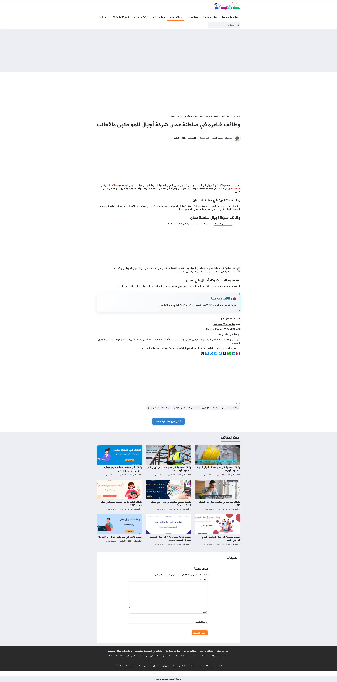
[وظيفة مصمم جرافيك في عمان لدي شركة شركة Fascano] (168, 495)
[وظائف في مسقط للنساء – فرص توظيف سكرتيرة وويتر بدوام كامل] (119, 461)
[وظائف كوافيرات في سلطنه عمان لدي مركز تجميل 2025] (119, 495)
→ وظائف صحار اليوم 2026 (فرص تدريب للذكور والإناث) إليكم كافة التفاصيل (197, 305)
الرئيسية (237, 116)
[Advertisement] (168, 50)
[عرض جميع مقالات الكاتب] (237, 138)
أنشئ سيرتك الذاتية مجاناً (168, 421)
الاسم (205, 612)
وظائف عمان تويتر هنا (224, 323)
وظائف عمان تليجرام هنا (217, 329)
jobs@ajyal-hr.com (230, 318)
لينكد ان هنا (223, 334)
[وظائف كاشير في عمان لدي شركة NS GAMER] (119, 530)
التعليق (204, 580)
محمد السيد (217, 138)
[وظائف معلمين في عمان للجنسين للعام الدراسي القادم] (217, 530)
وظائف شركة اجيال (223, 223)
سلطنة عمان (226, 116)
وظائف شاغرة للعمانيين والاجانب (122, 206)
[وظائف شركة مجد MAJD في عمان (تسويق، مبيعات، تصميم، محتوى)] (168, 530)
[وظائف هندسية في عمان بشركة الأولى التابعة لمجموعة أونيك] (217, 461)
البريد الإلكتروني (201, 622)
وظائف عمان (136, 339)
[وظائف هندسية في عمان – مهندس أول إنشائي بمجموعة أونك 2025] (168, 461)
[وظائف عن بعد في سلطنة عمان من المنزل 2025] (217, 495)
